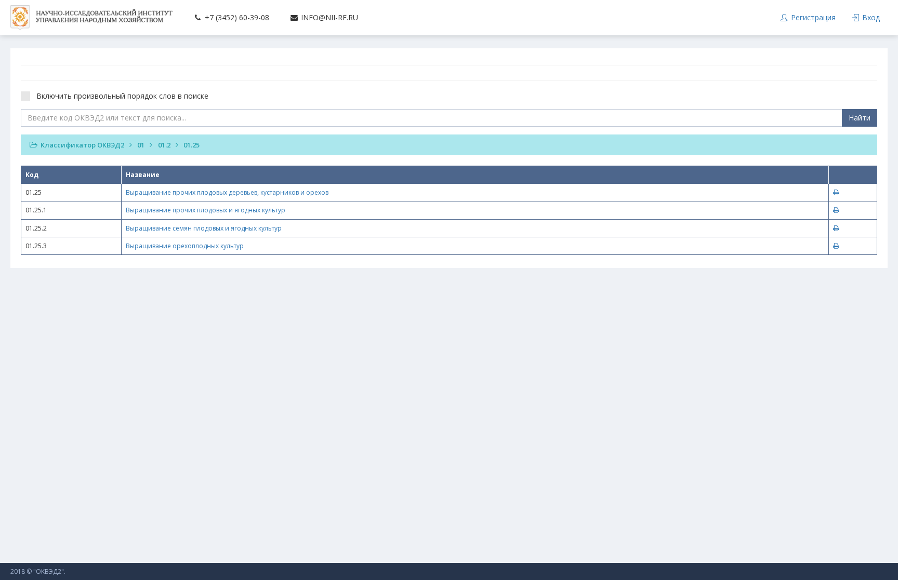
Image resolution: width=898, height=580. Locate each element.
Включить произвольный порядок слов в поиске (122, 96)
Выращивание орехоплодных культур (185, 245)
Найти (859, 118)
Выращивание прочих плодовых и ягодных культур (205, 210)
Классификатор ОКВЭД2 (82, 145)
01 (140, 145)
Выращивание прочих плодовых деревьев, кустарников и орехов (227, 192)
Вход (870, 17)
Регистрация (812, 17)
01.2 (164, 145)
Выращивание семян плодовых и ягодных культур (204, 228)
